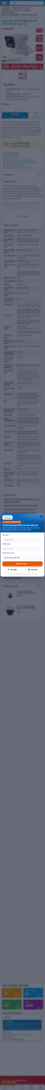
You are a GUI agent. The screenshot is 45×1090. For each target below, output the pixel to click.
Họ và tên (5, 535)
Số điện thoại (6, 544)
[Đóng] (41, 516)
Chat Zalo (34, 570)
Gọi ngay (13, 570)
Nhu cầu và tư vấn (8, 553)
